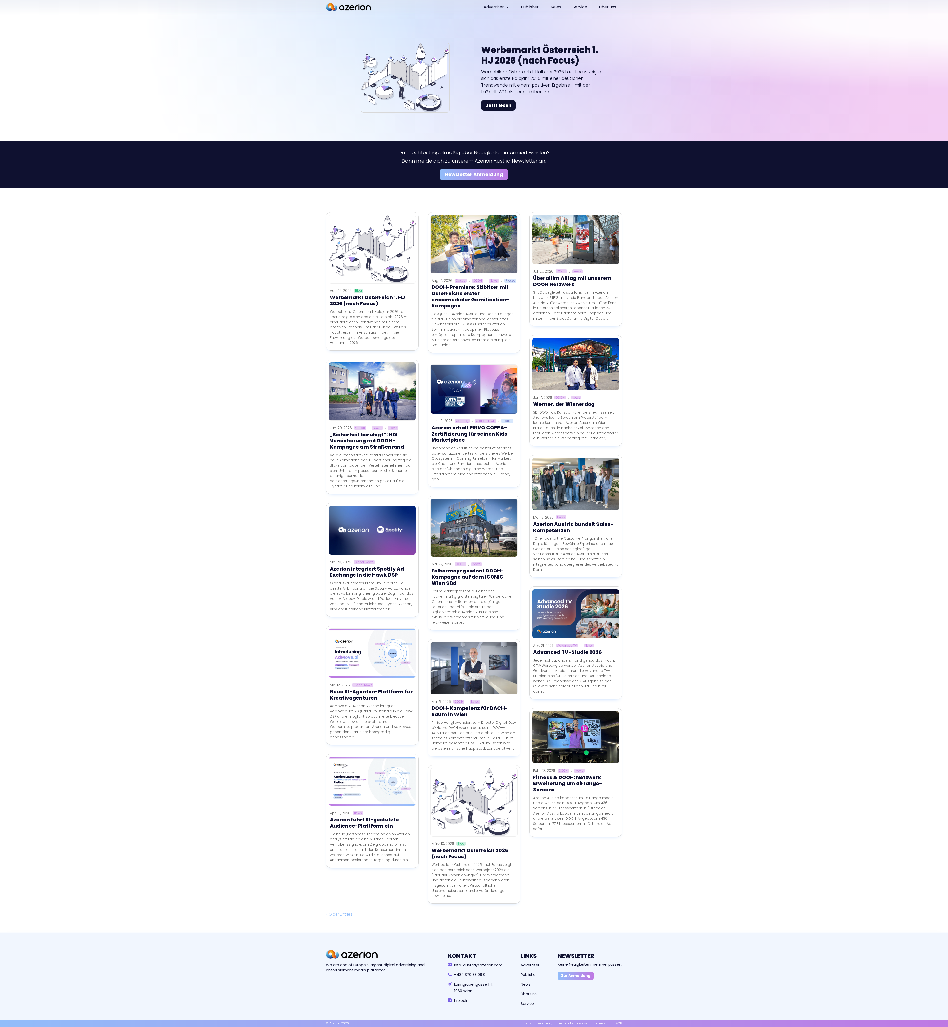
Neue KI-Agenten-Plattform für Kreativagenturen (371, 694)
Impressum (602, 1023)
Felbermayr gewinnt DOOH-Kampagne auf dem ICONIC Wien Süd (468, 577)
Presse (510, 281)
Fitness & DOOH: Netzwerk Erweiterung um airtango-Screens (567, 783)
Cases (360, 428)
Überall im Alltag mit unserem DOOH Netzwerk (572, 281)
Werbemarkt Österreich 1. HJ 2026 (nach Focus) (539, 55)
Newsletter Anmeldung (474, 174)
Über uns (607, 7)
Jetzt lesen (498, 105)
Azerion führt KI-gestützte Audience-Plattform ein (364, 822)
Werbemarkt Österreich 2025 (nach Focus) (470, 853)
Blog (358, 291)
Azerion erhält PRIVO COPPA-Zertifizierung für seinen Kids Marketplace (469, 433)
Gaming (462, 421)
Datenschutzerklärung (536, 1023)
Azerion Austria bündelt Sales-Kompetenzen (573, 527)
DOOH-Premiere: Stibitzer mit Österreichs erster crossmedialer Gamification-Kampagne (470, 296)
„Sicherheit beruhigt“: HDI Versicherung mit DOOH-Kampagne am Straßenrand (367, 440)
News (556, 7)
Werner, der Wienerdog (563, 404)
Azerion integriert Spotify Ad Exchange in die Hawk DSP (367, 571)
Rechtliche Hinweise (573, 1023)
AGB (619, 1023)
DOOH (377, 428)
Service (580, 7)
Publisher (530, 7)
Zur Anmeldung (575, 975)
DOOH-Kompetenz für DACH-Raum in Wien (470, 711)
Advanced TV (567, 645)
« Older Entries (339, 914)
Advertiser (494, 7)
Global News (364, 562)
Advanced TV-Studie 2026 (567, 652)
